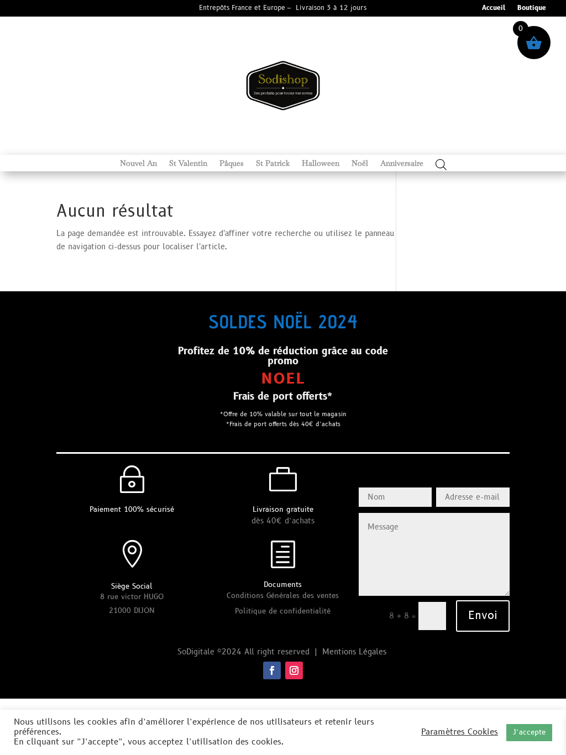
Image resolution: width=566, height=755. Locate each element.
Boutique (531, 8)
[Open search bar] (441, 164)
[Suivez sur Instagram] (294, 670)
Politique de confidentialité (283, 611)
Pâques (231, 163)
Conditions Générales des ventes (283, 596)
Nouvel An (138, 163)
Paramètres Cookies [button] (459, 732)
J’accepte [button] (529, 732)
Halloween (320, 163)
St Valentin (188, 163)
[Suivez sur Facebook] (272, 670)
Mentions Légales (355, 652)
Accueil (493, 8)
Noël (360, 163)
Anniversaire (401, 163)
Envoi (482, 615)
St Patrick (273, 163)
